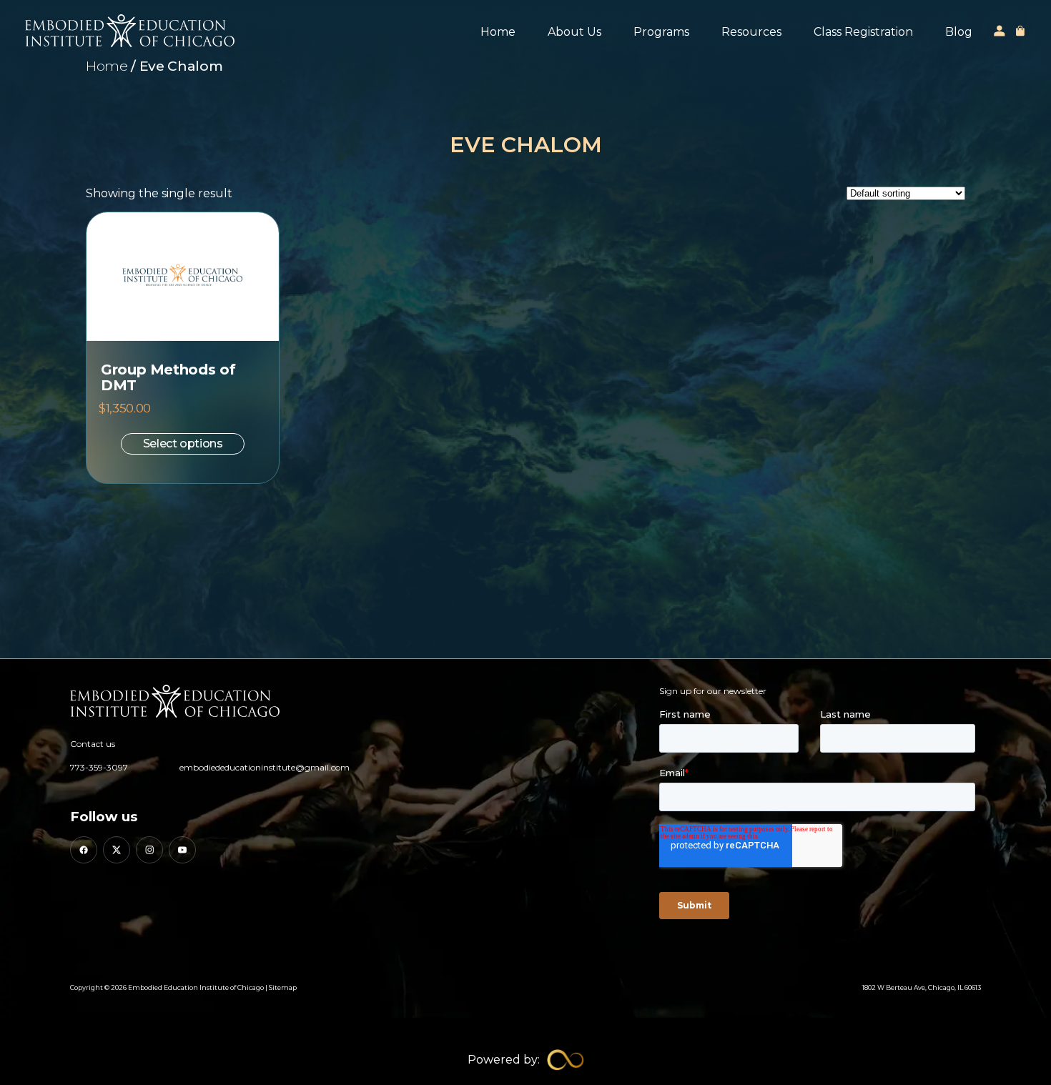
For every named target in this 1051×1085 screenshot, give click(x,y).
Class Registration (863, 32)
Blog (958, 32)
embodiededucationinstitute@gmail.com (264, 767)
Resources (751, 32)
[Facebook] (83, 849)
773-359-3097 (99, 767)
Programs (661, 32)
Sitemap (283, 987)
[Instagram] (149, 849)
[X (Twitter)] (116, 849)
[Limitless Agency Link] (526, 1059)
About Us (574, 32)
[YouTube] (182, 849)
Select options (183, 443)
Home (497, 32)
